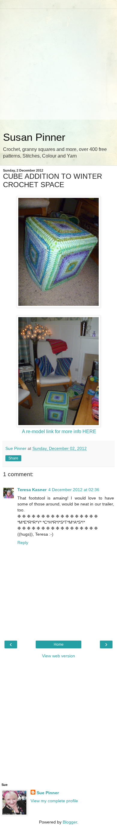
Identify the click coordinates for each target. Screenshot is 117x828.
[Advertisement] (58, 67)
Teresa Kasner (31, 489)
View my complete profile (54, 800)
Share (13, 458)
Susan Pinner (34, 137)
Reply (22, 542)
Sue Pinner (48, 792)
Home (59, 644)
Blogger (70, 822)
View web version (58, 655)
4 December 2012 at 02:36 (73, 489)
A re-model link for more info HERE (59, 431)
